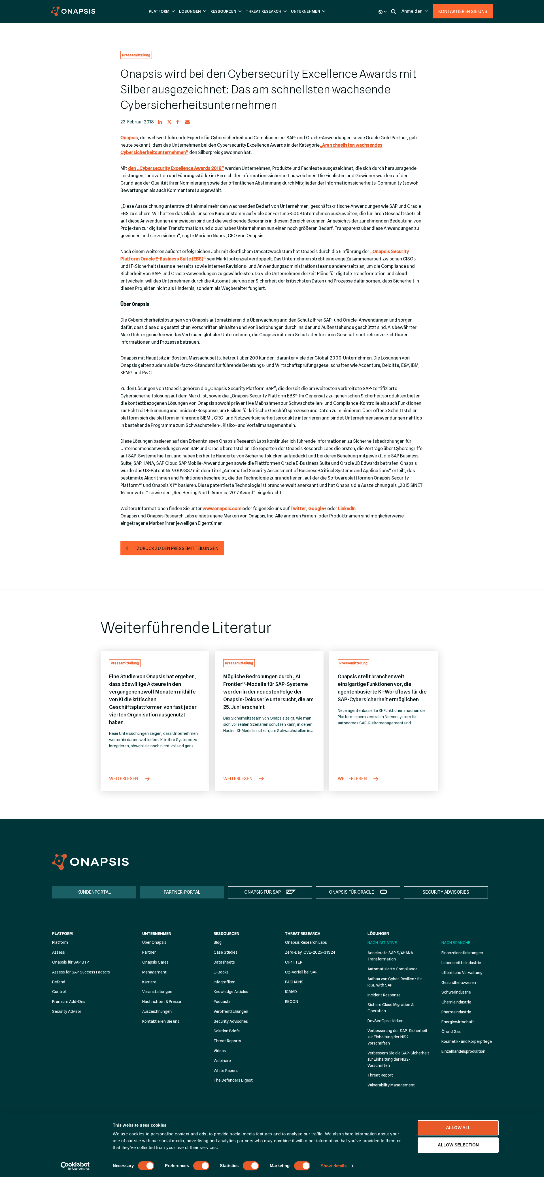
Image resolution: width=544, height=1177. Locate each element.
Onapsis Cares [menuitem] (155, 962)
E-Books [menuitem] (221, 972)
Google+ (317, 508)
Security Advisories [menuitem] (231, 1021)
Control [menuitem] (59, 991)
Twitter (298, 508)
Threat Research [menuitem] (302, 933)
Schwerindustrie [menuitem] (456, 992)
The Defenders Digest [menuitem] (233, 1080)
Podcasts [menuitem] (222, 1001)
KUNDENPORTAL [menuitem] (94, 892)
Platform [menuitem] (62, 933)
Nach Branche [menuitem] (455, 942)
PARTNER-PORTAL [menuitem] (182, 892)
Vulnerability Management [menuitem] (391, 1085)
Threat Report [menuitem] (380, 1075)
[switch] (201, 1165)
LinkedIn (347, 508)
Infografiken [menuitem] (224, 982)
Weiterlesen (124, 778)
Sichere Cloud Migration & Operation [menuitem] (390, 1007)
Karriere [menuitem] (149, 982)
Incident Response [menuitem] (384, 995)
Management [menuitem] (154, 972)
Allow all (458, 1127)
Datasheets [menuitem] (224, 962)
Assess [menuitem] (58, 952)
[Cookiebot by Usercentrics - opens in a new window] (75, 1166)
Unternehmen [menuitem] (156, 933)
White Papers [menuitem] (226, 1070)
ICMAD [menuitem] (291, 991)
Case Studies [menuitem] (225, 952)
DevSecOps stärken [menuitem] (385, 1020)
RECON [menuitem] (291, 1001)
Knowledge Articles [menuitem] (231, 991)
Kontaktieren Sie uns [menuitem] (160, 1021)
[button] (161, 11)
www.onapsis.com (222, 508)
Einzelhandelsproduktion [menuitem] (463, 1051)
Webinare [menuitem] (222, 1060)
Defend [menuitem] (58, 982)
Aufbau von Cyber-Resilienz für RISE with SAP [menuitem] (394, 982)
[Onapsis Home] (90, 862)
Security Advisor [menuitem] (66, 1011)
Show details (334, 1165)
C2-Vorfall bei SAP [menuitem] (301, 972)
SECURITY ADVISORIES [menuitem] (445, 892)
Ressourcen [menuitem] (226, 933)
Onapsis (129, 137)
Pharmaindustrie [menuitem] (456, 1012)
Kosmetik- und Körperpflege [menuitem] (466, 1041)
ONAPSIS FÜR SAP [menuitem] (262, 892)
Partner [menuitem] (149, 952)
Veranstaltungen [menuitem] (157, 991)
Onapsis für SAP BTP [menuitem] (70, 962)
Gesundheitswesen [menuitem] (458, 982)
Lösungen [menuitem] (378, 933)
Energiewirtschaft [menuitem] (457, 1022)
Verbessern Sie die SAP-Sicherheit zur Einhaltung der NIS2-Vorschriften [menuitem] (398, 1059)
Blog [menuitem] (218, 942)
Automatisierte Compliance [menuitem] (392, 969)
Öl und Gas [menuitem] (451, 1031)
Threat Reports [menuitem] (227, 1041)
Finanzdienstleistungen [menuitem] (462, 953)
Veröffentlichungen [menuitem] (231, 1011)
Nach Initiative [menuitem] (382, 942)
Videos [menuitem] (220, 1050)
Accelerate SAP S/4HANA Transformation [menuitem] (390, 956)
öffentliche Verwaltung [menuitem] (462, 972)
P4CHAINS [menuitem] (294, 982)
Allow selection (458, 1144)
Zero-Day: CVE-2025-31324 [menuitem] (310, 952)
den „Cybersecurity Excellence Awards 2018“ (176, 168)
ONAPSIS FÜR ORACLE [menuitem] (351, 892)
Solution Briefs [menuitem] (227, 1031)
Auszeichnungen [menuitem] (157, 1011)
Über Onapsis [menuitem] (154, 942)
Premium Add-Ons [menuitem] (68, 1001)
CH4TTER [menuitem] (293, 962)
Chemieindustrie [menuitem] (456, 1002)
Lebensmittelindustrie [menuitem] (461, 962)
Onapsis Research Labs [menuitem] (306, 942)
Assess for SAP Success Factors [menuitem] (81, 972)
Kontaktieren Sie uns (462, 11)
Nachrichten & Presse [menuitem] (161, 1001)
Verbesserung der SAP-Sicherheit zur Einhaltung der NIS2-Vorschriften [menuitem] (397, 1036)
